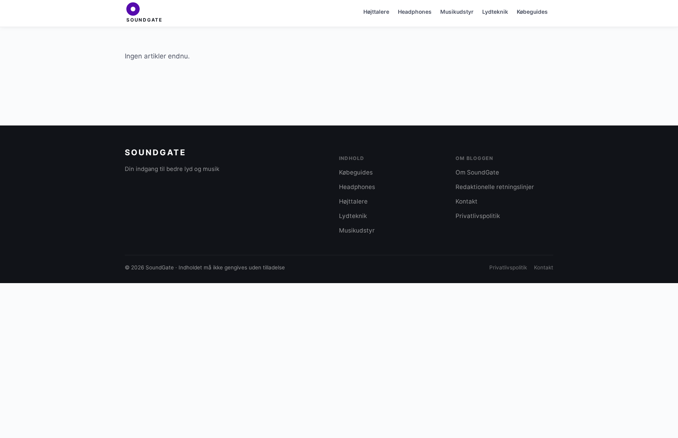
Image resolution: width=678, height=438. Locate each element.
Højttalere (376, 11)
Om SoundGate (477, 172)
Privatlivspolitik (478, 216)
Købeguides (532, 11)
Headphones (415, 11)
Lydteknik (495, 11)
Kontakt (467, 201)
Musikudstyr (457, 11)
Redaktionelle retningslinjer (495, 187)
